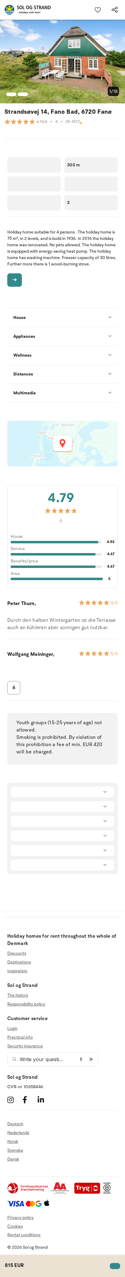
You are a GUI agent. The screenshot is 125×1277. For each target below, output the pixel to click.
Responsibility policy (26, 1004)
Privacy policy (20, 1217)
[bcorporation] (108, 1193)
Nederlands (18, 1133)
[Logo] (25, 9)
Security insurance (25, 1046)
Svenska (15, 1150)
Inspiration (17, 971)
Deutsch (15, 1124)
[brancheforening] (28, 1193)
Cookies (15, 1226)
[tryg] (89, 1193)
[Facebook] (29, 1099)
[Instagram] (14, 1099)
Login (12, 1028)
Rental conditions (23, 1235)
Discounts (16, 953)
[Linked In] (44, 1099)
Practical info (20, 1037)
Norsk (12, 1141)
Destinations (19, 962)
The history (17, 995)
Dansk (13, 1159)
